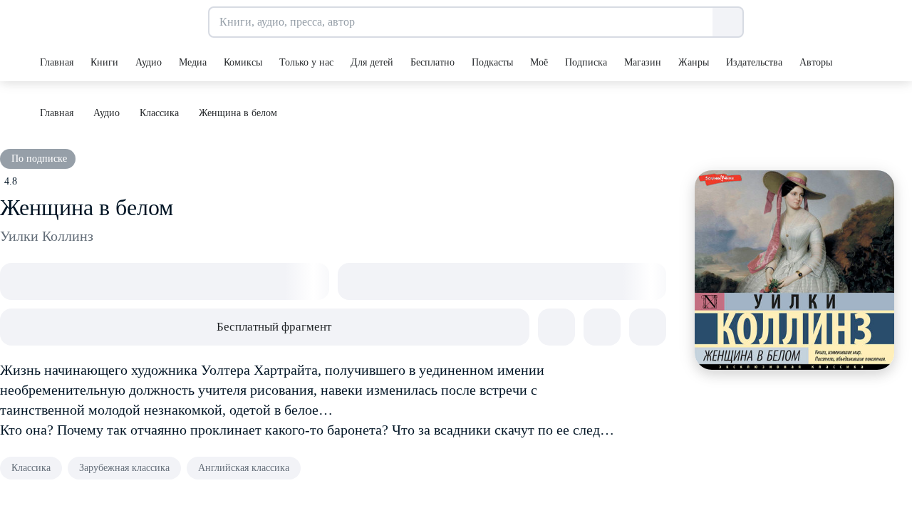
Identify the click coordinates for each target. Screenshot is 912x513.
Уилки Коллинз (46, 236)
